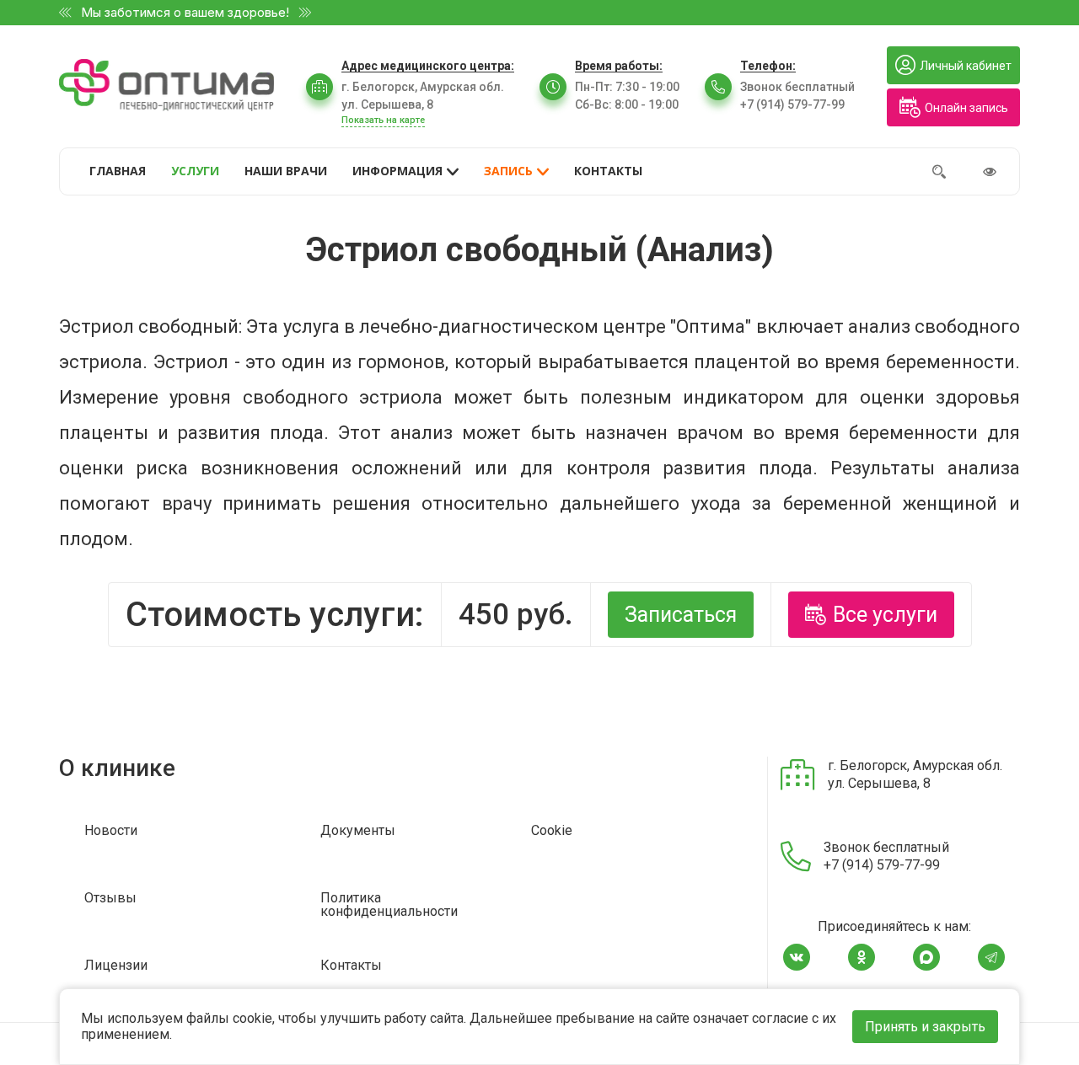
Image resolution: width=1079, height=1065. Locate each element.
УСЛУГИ (195, 171)
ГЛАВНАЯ (117, 171)
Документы (357, 831)
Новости (110, 831)
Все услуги (885, 614)
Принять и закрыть (925, 1027)
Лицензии (116, 966)
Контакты (351, 966)
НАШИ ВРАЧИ (285, 171)
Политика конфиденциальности (389, 905)
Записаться (681, 614)
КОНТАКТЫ (608, 171)
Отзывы (110, 898)
